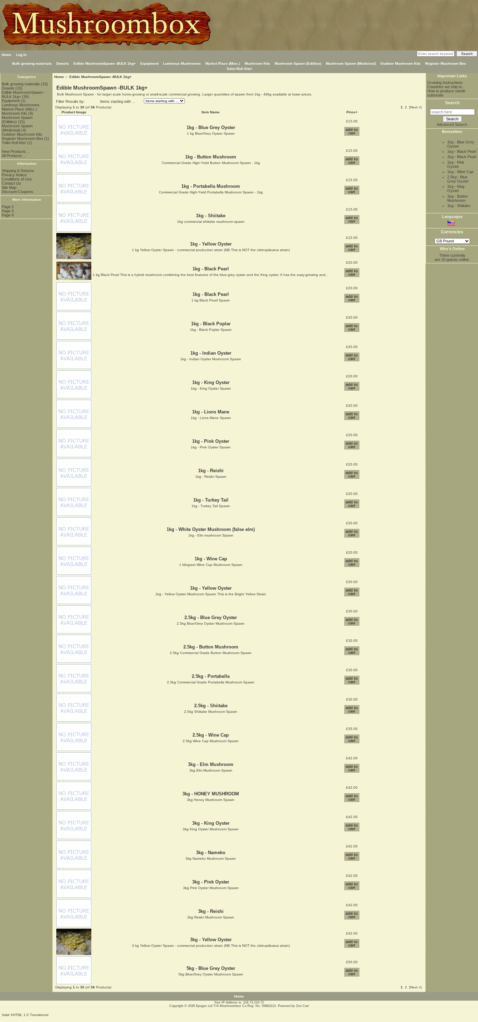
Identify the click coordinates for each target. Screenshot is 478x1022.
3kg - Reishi (211, 911)
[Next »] (415, 107)
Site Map (9, 187)
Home (7, 55)
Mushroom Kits (257, 63)
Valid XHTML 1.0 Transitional (25, 1015)
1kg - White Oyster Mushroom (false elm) (211, 529)
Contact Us (11, 183)
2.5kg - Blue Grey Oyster (210, 617)
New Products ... (16, 151)
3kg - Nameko (210, 852)
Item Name (211, 112)
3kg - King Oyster (211, 823)
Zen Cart (302, 1006)
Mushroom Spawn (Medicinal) (351, 63)
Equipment (149, 63)
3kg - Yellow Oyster (211, 939)
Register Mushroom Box (445, 63)
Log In (21, 55)
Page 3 (8, 211)
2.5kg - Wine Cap (210, 735)
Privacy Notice (14, 175)
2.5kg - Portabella (211, 676)
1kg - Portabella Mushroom (210, 186)
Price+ (352, 112)
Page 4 (8, 215)
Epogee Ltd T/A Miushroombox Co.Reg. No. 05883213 (236, 1006)
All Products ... (14, 156)
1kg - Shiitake (210, 215)
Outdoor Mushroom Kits (400, 63)
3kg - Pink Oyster (210, 882)
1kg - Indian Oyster (210, 353)
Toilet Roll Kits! (239, 69)
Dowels (62, 63)
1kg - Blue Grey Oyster (211, 127)
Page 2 (8, 207)
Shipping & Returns (18, 171)
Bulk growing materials (32, 63)
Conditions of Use (17, 179)
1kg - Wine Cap (211, 558)
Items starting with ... (117, 101)
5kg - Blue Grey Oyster (211, 968)
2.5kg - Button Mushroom (210, 647)
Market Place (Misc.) (222, 63)
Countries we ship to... (446, 87)
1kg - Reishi (211, 470)
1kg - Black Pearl (210, 268)
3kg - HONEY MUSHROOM (210, 793)
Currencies (452, 232)
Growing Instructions (445, 82)
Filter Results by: (70, 101)
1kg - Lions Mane (210, 411)
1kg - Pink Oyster (210, 441)
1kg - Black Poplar (211, 323)
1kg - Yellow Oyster (211, 244)
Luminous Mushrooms (182, 63)
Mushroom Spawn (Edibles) (298, 63)
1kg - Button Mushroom (210, 156)
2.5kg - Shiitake (210, 705)
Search (452, 102)
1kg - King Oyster (211, 382)
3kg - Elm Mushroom (210, 764)
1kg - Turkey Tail (211, 500)
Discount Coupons (17, 192)
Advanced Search (452, 124)
